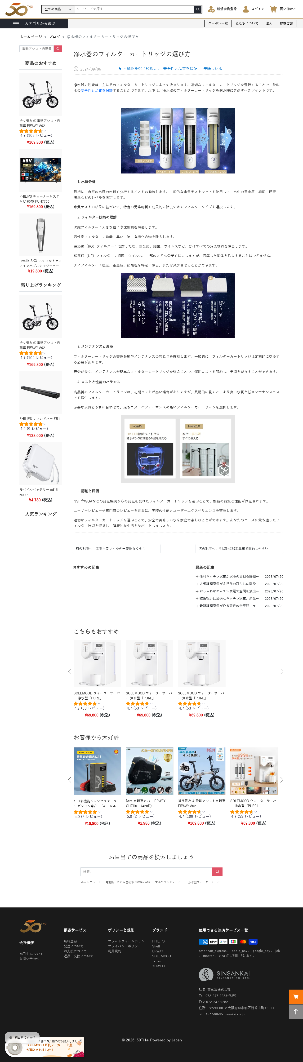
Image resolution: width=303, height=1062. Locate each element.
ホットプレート (91, 882)
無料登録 (70, 941)
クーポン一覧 (218, 23)
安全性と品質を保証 (97, 91)
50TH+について (31, 954)
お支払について (75, 951)
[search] (197, 9)
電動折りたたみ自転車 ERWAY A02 (128, 882)
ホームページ (30, 37)
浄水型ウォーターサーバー (205, 882)
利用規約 (114, 951)
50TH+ (143, 1040)
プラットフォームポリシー (128, 941)
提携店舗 (286, 23)
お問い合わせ (29, 959)
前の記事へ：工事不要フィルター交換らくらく (110, 549)
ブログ (54, 37)
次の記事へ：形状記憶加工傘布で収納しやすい (233, 549)
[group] (40, 134)
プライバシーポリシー (124, 946)
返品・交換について (79, 956)
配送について (74, 946)
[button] (70, 671)
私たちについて (246, 23)
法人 (269, 23)
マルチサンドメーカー (169, 882)
